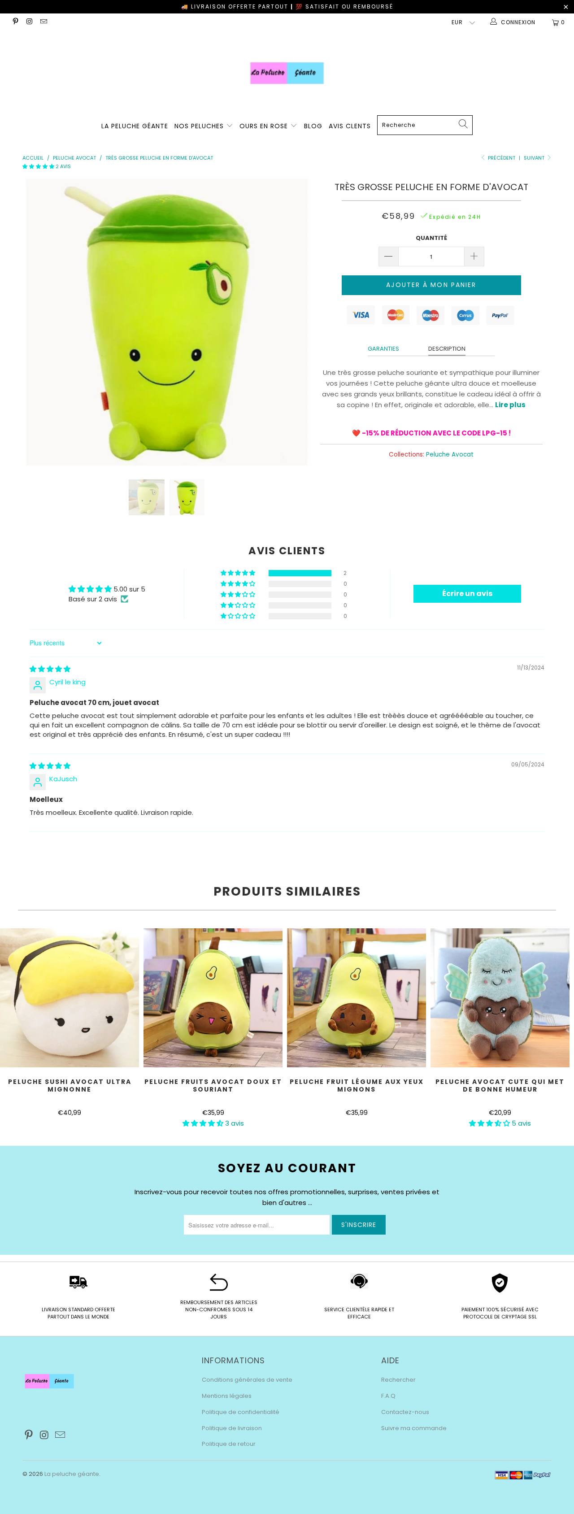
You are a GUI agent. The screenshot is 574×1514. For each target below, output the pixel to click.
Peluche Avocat (450, 454)
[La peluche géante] (287, 73)
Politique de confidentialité (240, 1412)
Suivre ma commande (414, 1428)
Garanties (383, 348)
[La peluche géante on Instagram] (29, 22)
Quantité (431, 238)
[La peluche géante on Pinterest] (15, 22)
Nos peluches (200, 126)
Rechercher (398, 1379)
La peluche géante (71, 1474)
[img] (50, 669)
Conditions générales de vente (247, 1379)
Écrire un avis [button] (467, 593)
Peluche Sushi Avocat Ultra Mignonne (69, 997)
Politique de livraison (232, 1428)
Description (446, 348)
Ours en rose (264, 126)
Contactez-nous (405, 1412)
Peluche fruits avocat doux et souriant (213, 997)
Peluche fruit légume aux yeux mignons (356, 997)
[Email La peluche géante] (43, 22)
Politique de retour (229, 1444)
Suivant (535, 157)
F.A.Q (388, 1396)
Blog (313, 126)
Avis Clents (350, 126)
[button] (38, 166)
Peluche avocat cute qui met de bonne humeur (500, 997)
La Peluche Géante (134, 126)
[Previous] (38, 322)
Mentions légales (227, 1396)
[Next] (296, 322)
